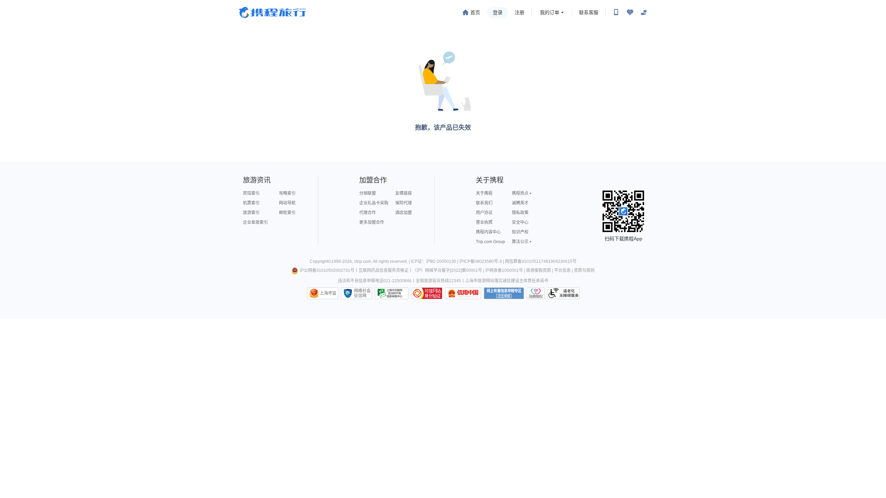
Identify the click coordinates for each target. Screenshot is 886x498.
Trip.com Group (490, 241)
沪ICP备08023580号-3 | (482, 261)
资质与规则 (584, 270)
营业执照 (484, 222)
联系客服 (588, 12)
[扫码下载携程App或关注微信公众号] (616, 12)
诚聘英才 (520, 203)
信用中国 (463, 293)
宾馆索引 (251, 193)
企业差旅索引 (255, 222)
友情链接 (403, 193)
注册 (519, 12)
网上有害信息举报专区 (504, 293)
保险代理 (403, 203)
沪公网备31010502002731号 (327, 270)
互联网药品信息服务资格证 (383, 270)
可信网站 (426, 293)
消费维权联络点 (536, 293)
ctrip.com (362, 261)
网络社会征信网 (362, 293)
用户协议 (484, 212)
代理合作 (367, 212)
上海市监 (328, 293)
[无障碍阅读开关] (629, 12)
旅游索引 (251, 212)
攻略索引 (287, 193)
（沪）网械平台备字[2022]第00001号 (447, 270)
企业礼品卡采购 (373, 203)
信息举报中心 (391, 293)
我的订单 (549, 12)
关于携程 (484, 193)
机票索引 (251, 203)
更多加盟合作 (371, 222)
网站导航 (287, 203)
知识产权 (520, 232)
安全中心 (520, 222)
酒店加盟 (403, 212)
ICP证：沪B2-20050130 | (435, 261)
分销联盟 (367, 193)
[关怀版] (643, 12)
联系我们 (484, 203)
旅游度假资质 (538, 270)
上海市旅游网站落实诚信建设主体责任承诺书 (506, 280)
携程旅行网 (272, 12)
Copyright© (320, 261)
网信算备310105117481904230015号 (541, 261)
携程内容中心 (488, 232)
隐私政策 (520, 212)
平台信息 (562, 270)
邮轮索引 (287, 212)
